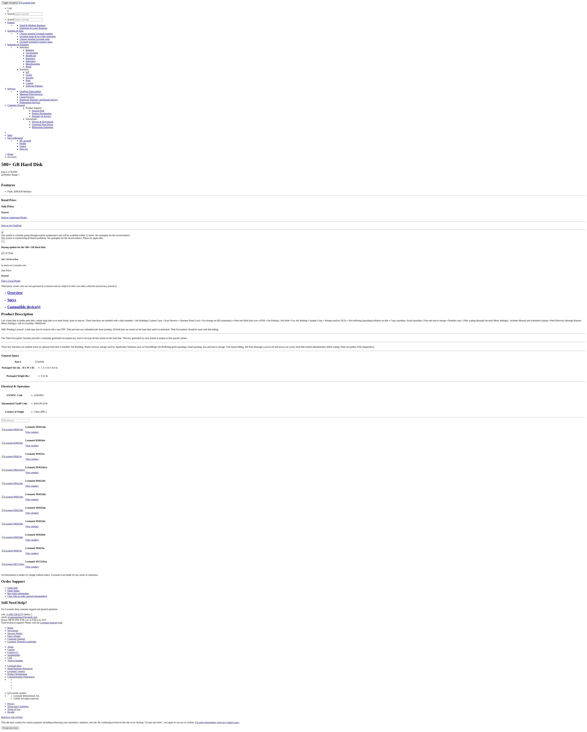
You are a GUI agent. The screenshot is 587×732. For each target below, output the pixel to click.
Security (30, 77)
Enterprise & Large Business (33, 28)
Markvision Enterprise (42, 127)
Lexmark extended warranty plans (36, 42)
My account (25, 140)
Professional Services (30, 102)
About (10, 647)
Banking (30, 50)
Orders (23, 146)
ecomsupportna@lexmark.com (22, 617)
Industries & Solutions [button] (18, 44)
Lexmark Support (48, 622)
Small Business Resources (20, 668)
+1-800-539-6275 (14, 614)
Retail (28, 66)
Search (10, 14)
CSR (9, 658)
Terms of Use (13, 709)
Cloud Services (27, 97)
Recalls (10, 712)
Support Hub (38, 110)
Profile (23, 143)
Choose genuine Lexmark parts (35, 39)
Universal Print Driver (42, 124)
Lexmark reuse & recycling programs (37, 36)
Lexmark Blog (14, 666)
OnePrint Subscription (30, 91)
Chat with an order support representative (27, 596)
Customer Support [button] (16, 105)
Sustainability (13, 655)
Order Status (13, 590)
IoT (27, 72)
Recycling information (18, 593)
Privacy (11, 703)
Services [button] (11, 88)
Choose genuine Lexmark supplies (36, 33)
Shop (9, 135)
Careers (11, 649)
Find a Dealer (13, 636)
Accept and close (10, 728)
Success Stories (14, 633)
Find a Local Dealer (10, 281)
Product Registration (42, 113)
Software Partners (34, 86)
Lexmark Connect (16, 671)
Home (10, 154)
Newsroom (12, 630)
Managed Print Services (31, 94)
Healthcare (31, 55)
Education (30, 61)
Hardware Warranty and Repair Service (39, 99)
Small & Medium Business (32, 25)
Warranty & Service (41, 116)
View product (32, 432)
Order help (12, 588)
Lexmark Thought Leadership (21, 641)
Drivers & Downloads (42, 121)
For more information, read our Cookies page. (217, 722)
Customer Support (16, 639)
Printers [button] (11, 22)
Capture (29, 83)
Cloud (29, 75)
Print (28, 80)
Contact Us (12, 652)
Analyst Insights (15, 660)
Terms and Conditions (18, 706)
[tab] (296, 293)
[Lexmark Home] (27, 2)
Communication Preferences (21, 677)
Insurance (30, 58)
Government (32, 53)
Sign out (24, 149)
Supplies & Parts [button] (15, 31)
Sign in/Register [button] (15, 138)
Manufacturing (33, 64)
